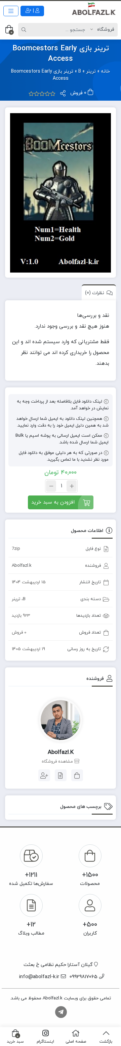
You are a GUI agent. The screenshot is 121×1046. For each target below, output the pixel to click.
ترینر (91, 71)
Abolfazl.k (22, 566)
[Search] (25, 29)
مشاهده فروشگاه (58, 762)
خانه (105, 71)
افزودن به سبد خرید (53, 502)
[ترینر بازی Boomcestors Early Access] (60, 193)
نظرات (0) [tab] (94, 293)
